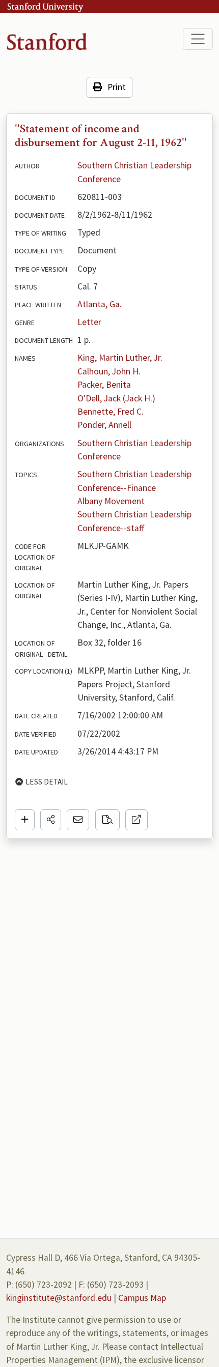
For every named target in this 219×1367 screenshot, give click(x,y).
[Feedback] (78, 819)
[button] (50, 819)
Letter (89, 322)
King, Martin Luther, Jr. (119, 357)
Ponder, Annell (104, 424)
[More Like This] (107, 819)
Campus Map (142, 1297)
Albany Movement (111, 501)
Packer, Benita (104, 384)
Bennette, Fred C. (110, 411)
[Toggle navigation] (198, 39)
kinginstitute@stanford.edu (59, 1297)
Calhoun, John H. (109, 371)
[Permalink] (136, 819)
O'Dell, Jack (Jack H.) (116, 398)
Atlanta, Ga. (99, 304)
